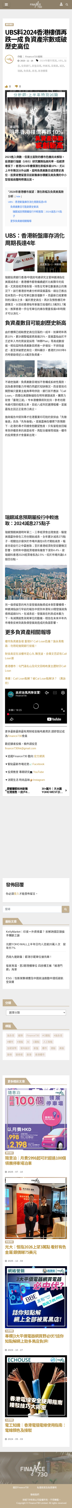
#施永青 (58, 1035)
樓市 (44, 1048)
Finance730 (15, 736)
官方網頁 (39, 756)
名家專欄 (9, 1331)
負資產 (27, 70)
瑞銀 (20, 70)
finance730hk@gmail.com (20, 748)
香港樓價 (42, 70)
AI (28, 1041)
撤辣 (20, 1035)
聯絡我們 (34, 1494)
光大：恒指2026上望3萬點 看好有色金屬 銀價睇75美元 (35, 1249)
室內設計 (25, 1048)
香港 (34, 70)
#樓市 (10, 1041)
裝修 (9, 1054)
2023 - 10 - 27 (15, 1350)
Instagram (38, 779)
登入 (16, 893)
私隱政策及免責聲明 (47, 1487)
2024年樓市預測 (48, 60)
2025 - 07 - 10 (15, 1172)
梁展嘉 (54, 65)
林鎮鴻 (46, 65)
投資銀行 (26, 65)
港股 (53, 1048)
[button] (67, 4)
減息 (61, 65)
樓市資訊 (9, 24)
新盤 (36, 1048)
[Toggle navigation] (6, 4)
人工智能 (48, 1041)
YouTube (38, 772)
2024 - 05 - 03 (15, 1439)
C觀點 (36, 1041)
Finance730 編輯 (33, 56)
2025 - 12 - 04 (15, 1261)
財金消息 (9, 1242)
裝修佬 (19, 1054)
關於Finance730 (20, 1487)
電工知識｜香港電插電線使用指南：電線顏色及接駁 (35, 1427)
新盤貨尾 (36, 65)
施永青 (10, 1035)
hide (18, 196)
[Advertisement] (36, 477)
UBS (60, 60)
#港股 (20, 1041)
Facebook (38, 764)
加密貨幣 (12, 1048)
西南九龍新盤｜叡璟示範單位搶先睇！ (29, 956)
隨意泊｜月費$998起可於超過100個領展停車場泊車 (35, 1160)
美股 (61, 1048)
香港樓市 (40, 1054)
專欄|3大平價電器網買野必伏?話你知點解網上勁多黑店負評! (34, 1338)
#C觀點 (46, 1035)
